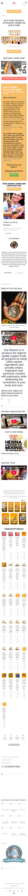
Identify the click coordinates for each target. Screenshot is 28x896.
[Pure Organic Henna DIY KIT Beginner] (24, 534)
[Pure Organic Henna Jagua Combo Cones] (4, 675)
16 (11, 327)
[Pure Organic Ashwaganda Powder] (4, 648)
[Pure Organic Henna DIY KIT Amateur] (24, 675)
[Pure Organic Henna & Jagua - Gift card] (11, 675)
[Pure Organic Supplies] (22, 513)
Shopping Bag (17, 738)
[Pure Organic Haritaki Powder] (4, 622)
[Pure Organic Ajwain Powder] (17, 648)
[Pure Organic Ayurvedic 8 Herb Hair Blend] (11, 565)
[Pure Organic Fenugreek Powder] (11, 622)
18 (14, 327)
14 (25, 325)
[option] (14, 257)
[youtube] (14, 893)
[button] (2, 458)
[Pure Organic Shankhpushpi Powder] (4, 595)
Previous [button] (4, 257)
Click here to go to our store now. (12, 160)
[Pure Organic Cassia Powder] (17, 622)
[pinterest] (22, 891)
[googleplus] (18, 891)
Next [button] (23, 257)
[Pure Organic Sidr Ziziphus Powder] (24, 565)
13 (23, 325)
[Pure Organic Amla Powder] (11, 648)
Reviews (8, 233)
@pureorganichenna (11, 127)
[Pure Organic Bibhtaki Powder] (24, 622)
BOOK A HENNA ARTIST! (14, 11)
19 (16, 327)
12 (21, 325)
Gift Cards (23, 738)
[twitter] (10, 891)
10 (18, 325)
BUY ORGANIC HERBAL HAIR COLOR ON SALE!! (14, 78)
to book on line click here (13, 118)
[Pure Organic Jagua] (14, 513)
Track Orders (11, 738)
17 (13, 327)
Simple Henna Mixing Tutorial (10, 453)
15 (9, 327)
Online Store (14, 174)
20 (18, 327)
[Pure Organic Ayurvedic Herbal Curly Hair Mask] (4, 565)
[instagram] (14, 891)
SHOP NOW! (4, 843)
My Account (5, 738)
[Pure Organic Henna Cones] (5, 513)
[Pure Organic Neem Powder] (11, 595)
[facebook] (6, 891)
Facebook (7, 129)
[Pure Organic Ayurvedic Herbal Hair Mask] (17, 565)
